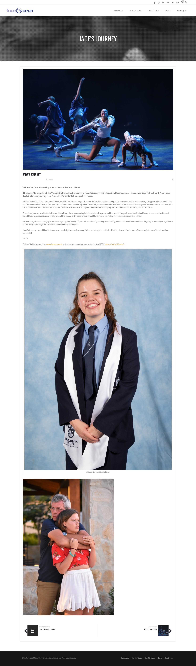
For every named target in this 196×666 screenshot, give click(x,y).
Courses (50, 180)
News (168, 10)
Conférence (153, 10)
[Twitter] (173, 2)
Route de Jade (150, 629)
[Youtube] (177, 2)
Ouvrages (118, 10)
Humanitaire (135, 10)
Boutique (181, 10)
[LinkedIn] (163, 2)
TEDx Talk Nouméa (47, 629)
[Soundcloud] (168, 2)
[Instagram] (158, 2)
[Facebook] (154, 2)
